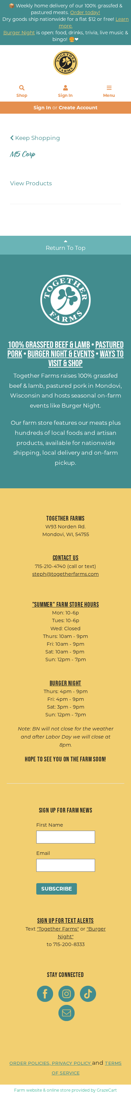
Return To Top (66, 247)
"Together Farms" (58, 929)
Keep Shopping (37, 138)
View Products (31, 183)
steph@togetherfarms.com (65, 574)
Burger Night (80, 405)
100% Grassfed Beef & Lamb (49, 344)
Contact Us (66, 557)
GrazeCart (107, 1090)
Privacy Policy (72, 1063)
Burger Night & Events (61, 353)
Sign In (65, 95)
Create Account (78, 108)
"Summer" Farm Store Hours (65, 604)
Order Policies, (30, 1063)
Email (43, 853)
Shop (21, 95)
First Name (49, 825)
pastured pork (66, 385)
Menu (109, 95)
